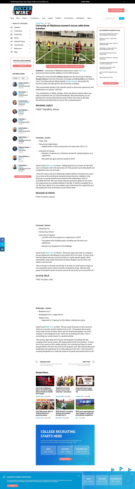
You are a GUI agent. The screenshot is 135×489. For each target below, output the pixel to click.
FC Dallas (21, 113)
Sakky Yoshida (71, 81)
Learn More (22, 65)
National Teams (19, 41)
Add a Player (65, 459)
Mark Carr (82, 71)
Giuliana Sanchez (23, 83)
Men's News (59, 418)
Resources (18, 48)
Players (25, 18)
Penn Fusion (21, 104)
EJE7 (19, 159)
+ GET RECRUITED (116, 10)
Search (121, 18)
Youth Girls (18, 34)
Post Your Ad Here (110, 83)
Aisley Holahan (22, 128)
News (12, 18)
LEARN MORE (85, 2)
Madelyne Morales (23, 147)
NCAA (16, 38)
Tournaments (34, 18)
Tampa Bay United (23, 95)
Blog (17, 18)
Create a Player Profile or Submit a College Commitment (65, 66)
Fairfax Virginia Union (24, 131)
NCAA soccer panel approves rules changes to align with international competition (85, 413)
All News (17, 27)
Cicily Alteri (21, 119)
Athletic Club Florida (24, 86)
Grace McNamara (23, 156)
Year (23, 78)
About (89, 18)
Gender (15, 78)
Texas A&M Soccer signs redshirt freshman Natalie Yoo (84, 390)
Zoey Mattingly (22, 110)
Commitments (68, 18)
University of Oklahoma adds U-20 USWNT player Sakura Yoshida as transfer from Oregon (44, 391)
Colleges (58, 18)
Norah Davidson (23, 101)
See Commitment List (23, 176)
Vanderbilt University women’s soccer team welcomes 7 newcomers (63, 390)
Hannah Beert (22, 165)
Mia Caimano (22, 92)
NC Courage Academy (24, 122)
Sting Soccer (22, 150)
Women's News (40, 23)
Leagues (50, 18)
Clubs (43, 18)
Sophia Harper (22, 137)
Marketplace (80, 18)
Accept (12, 485)
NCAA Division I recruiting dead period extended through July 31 (64, 413)
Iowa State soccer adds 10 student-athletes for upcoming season (44, 413)
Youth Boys (18, 31)
